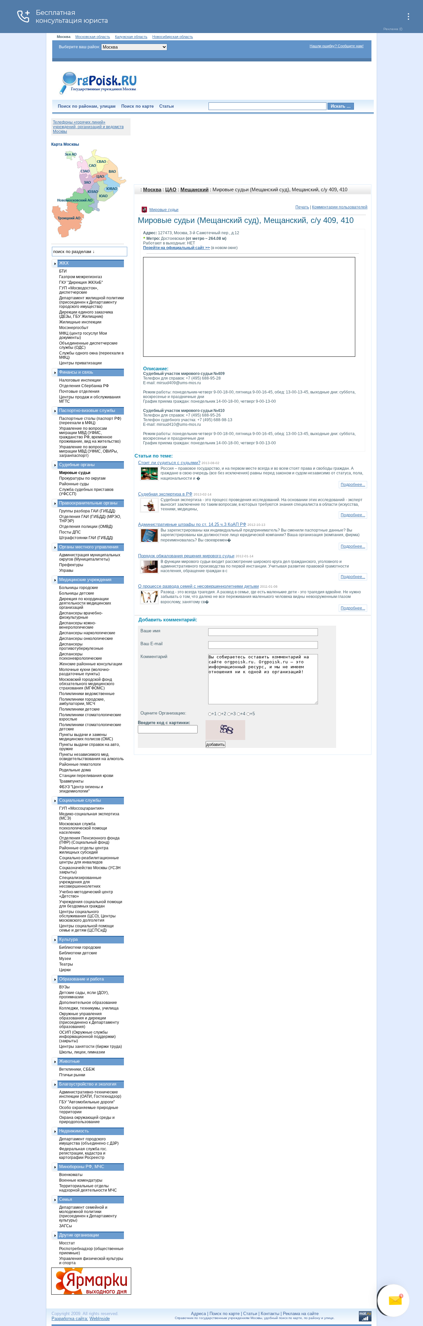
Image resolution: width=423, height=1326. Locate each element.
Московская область (92, 37)
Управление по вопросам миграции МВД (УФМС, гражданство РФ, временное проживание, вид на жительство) (90, 434)
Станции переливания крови (86, 775)
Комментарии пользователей (339, 207)
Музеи (65, 958)
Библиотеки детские (78, 953)
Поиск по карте (137, 106)
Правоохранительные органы (88, 502)
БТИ (63, 271)
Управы (66, 570)
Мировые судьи (163, 209)
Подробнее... (353, 484)
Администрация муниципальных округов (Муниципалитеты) (89, 557)
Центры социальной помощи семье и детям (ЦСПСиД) (86, 928)
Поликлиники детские (79, 709)
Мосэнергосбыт (74, 327)
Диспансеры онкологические (86, 638)
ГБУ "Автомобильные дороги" (87, 1102)
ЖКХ (64, 263)
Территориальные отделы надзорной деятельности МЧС (88, 1188)
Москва (152, 189)
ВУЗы (64, 987)
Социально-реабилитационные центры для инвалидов (89, 860)
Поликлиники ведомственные (87, 693)
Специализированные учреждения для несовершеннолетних (80, 881)
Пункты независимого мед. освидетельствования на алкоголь (91, 756)
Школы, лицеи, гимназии (82, 1052)
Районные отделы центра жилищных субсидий (83, 850)
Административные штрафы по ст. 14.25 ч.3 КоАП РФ (192, 524)
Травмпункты (71, 781)
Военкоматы (71, 1174)
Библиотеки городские (80, 947)
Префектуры (71, 565)
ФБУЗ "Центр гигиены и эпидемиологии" (81, 789)
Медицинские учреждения (85, 579)
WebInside (100, 1318)
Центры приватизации (80, 363)
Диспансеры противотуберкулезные (81, 646)
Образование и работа (81, 978)
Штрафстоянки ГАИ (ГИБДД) (86, 537)
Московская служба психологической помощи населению (83, 828)
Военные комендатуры (80, 1180)
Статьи (166, 106)
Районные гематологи (80, 764)
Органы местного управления (88, 546)
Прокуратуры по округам (82, 478)
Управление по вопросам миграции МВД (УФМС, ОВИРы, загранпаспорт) (88, 451)
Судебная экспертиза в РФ (165, 494)
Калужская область (131, 37)
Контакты (270, 1313)
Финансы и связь (76, 372)
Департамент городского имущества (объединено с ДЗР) (89, 1141)
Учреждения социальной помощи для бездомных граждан (90, 904)
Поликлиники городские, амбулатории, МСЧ (82, 701)
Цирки (65, 970)
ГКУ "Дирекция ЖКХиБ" (81, 282)
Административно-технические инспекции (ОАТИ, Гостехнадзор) (90, 1094)
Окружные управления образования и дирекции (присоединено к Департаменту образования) (89, 1020)
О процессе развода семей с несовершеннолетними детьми (198, 586)
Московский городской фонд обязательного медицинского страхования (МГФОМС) (86, 683)
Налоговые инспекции (80, 380)
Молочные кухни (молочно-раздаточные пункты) (84, 671)
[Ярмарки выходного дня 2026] (87, 1281)
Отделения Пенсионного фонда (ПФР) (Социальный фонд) (89, 840)
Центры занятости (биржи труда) (90, 1046)
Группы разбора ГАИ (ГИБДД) (87, 511)
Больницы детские (76, 593)
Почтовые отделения (79, 391)
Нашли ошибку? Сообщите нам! (337, 46)
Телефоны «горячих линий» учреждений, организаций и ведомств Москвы (88, 127)
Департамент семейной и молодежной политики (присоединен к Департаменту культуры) (88, 1213)
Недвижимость (74, 1130)
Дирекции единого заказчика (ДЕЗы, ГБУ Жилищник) (86, 314)
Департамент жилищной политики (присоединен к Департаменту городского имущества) (91, 302)
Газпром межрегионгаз (80, 277)
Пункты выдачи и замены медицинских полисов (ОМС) (86, 736)
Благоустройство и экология (87, 1084)
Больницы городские (78, 587)
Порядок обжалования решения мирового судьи (186, 555)
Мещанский (194, 189)
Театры (66, 964)
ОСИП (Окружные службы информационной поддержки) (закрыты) (87, 1036)
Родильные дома (75, 770)
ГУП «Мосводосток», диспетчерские (78, 290)
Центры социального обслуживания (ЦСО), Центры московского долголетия (87, 915)
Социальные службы (80, 800)
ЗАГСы (65, 1226)
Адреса (198, 1313)
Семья (65, 1199)
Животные (69, 1061)
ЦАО (170, 189)
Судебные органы (77, 464)
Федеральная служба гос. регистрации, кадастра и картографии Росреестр (83, 1153)
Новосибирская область (172, 37)
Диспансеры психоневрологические (80, 656)
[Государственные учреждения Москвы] (98, 95)
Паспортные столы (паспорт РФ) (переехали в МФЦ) (90, 420)
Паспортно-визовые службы (87, 410)
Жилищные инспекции (80, 322)
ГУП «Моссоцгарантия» (81, 808)
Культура (68, 939)
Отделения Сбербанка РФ (84, 386)
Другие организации (79, 1235)
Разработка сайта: (70, 1318)
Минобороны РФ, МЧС (81, 1166)
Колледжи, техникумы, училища (89, 1008)
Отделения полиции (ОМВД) (86, 526)
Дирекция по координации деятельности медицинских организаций (85, 603)
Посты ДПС (70, 532)
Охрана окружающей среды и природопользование (87, 1119)
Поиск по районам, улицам (87, 106)
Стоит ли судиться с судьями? (169, 462)
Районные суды (74, 484)
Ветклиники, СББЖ (77, 1069)
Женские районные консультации (90, 664)
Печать (302, 207)
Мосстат (67, 1243)
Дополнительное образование (88, 1002)
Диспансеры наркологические (87, 633)
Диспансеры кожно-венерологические (77, 625)
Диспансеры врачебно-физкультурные (81, 615)
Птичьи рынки (72, 1075)
